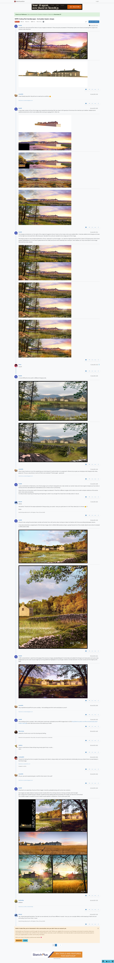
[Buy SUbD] (57, 955)
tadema (20, 745)
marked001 (21, 757)
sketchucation (20, 1)
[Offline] (16, 95)
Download (57, 14)
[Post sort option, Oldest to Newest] (86, 21)
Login (25, 940)
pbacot (20, 501)
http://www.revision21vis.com (24, 763)
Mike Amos (21, 731)
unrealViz (21, 94)
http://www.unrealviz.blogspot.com (25, 100)
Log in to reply (93, 21)
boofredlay (21, 900)
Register (19, 940)
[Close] (98, 928)
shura (20, 364)
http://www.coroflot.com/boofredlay (25, 906)
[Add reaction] (86, 89)
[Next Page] (60, 945)
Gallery (17, 21)
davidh (20, 25)
